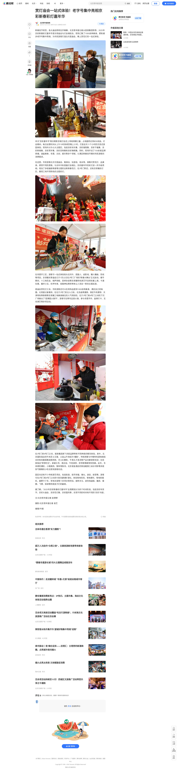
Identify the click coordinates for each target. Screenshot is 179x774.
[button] (138, 18)
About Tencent (46, 758)
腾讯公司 (67, 767)
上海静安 (38, 605)
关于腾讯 (38, 758)
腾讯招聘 (79, 758)
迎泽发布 (38, 655)
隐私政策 (60, 758)
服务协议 (54, 758)
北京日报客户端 (40, 555)
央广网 (37, 588)
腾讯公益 (85, 758)
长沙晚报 (38, 638)
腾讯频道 (98, 758)
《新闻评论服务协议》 (63, 695)
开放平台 (66, 758)
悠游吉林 (38, 538)
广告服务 (73, 758)
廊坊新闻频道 (39, 571)
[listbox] (70, 606)
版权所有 (73, 767)
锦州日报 (38, 671)
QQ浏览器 (92, 758)
